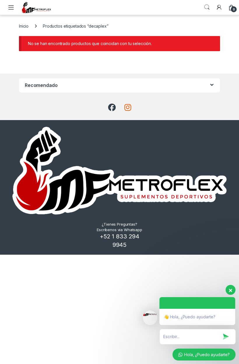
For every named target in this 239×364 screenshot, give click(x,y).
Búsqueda (207, 7)
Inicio (24, 26)
